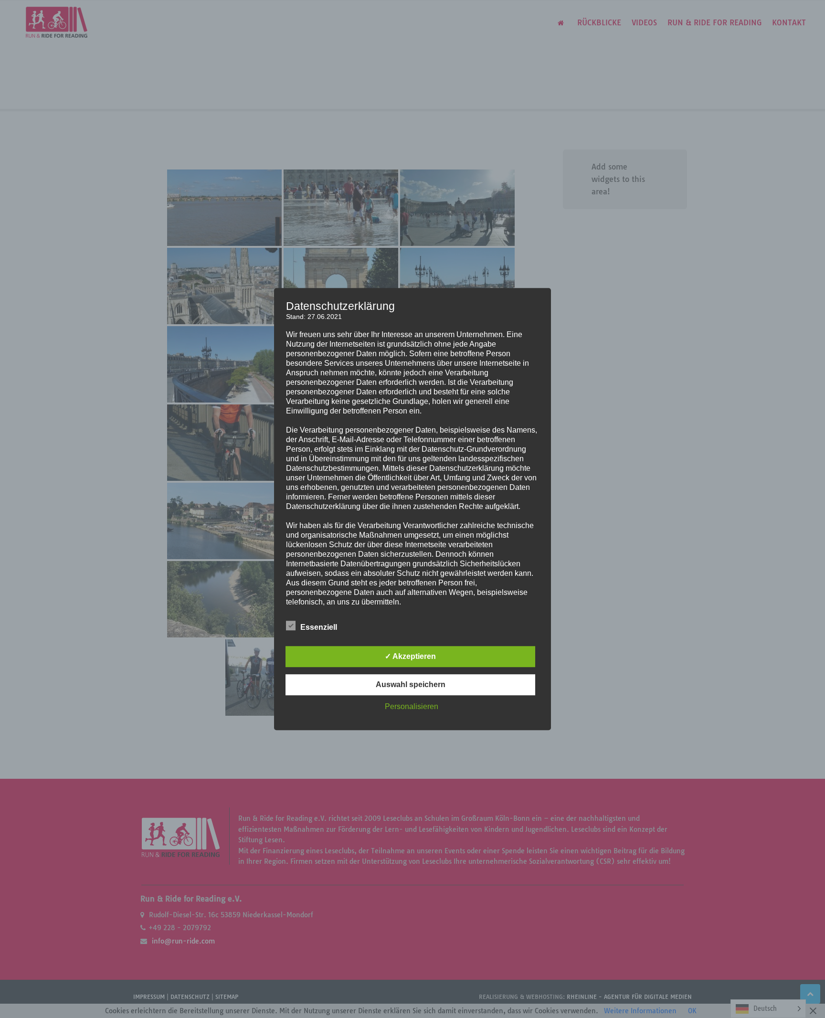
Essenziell (318, 627)
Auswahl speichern (410, 684)
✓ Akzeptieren (410, 656)
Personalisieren (411, 706)
